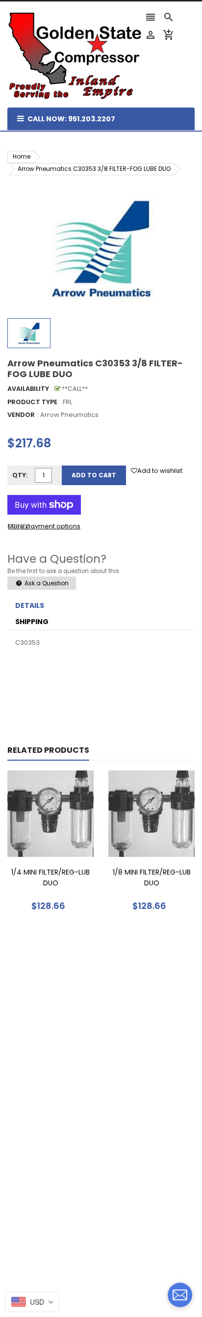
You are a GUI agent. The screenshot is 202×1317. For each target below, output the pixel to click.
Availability (28, 388)
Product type (32, 402)
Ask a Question (46, 583)
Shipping (32, 622)
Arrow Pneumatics (69, 414)
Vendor (21, 414)
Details (29, 605)
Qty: (19, 475)
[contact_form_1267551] (180, 1295)
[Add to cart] (65, 844)
